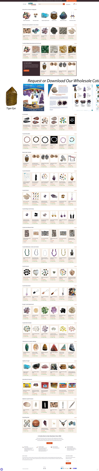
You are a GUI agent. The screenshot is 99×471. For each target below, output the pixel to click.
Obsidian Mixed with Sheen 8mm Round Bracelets (45, 145)
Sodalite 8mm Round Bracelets (53, 145)
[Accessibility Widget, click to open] (1, 469)
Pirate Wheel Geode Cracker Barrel (43, 71)
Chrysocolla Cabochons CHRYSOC (26, 353)
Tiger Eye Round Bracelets (35, 144)
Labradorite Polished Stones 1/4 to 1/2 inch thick (54, 334)
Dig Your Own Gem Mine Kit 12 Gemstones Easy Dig (63, 391)
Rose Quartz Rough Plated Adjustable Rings (44, 220)
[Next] (76, 16)
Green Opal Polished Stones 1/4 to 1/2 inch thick (63, 334)
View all (75, 9)
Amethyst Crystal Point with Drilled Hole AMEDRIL (44, 429)
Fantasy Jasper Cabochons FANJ (54, 353)
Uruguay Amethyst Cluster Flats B (53, 239)
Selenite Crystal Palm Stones (26, 410)
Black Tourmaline (52, 35)
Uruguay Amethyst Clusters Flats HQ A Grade (27, 239)
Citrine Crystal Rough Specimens (35, 315)
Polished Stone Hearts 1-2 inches (44, 278)
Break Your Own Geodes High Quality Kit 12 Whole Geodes (35, 391)
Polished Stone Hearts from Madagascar (63, 278)
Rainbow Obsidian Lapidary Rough (54, 372)
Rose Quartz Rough (44, 371)
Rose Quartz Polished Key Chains (44, 297)
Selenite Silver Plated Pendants (62, 410)
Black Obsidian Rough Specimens (62, 315)
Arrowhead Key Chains (53, 428)
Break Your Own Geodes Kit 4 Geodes (26, 391)
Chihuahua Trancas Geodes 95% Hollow (62, 71)
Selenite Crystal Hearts (35, 277)
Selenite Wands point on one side (71, 410)
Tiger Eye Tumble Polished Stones (72, 55)
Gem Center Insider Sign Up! (72, 0)
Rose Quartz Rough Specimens (44, 36)
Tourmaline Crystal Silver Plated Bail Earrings (71, 220)
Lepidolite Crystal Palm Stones (44, 334)
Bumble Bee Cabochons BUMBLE (44, 353)
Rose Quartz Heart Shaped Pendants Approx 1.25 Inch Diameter (72, 278)
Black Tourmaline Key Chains (35, 297)
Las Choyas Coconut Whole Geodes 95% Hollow (53, 71)
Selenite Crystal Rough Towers (35, 410)
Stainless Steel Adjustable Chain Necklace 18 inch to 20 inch (71, 258)
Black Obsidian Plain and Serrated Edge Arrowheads (26, 126)
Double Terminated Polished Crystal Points (35, 202)
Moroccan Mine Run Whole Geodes (63, 164)
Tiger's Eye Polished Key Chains (53, 297)
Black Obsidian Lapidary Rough (35, 372)
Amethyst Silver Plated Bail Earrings (63, 220)
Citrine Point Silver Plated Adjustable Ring (62, 202)
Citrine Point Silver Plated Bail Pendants (71, 182)
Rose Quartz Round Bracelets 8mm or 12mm (26, 145)
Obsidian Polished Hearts (26, 277)
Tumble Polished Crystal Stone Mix (26, 55)
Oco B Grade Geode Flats (62, 238)
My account (68, 4)
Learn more (26, 70)
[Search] (64, 4)
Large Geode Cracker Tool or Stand (71, 164)
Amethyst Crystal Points (53, 201)
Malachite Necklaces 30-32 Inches (26, 258)
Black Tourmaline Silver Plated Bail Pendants (35, 182)
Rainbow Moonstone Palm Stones (35, 334)
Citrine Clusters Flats (35, 238)
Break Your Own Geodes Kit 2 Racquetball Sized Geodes (44, 391)
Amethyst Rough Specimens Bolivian (53, 315)
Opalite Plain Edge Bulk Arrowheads (71, 126)
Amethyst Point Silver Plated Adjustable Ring (44, 202)
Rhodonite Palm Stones (71, 333)
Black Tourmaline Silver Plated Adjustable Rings (35, 220)
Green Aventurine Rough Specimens (44, 315)
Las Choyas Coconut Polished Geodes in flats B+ (71, 239)
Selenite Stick (43, 409)
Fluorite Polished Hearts (53, 277)
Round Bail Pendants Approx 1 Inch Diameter (62, 182)
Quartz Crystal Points (71, 35)
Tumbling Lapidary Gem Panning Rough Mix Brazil (71, 372)
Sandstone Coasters (35, 428)
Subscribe (68, 463)
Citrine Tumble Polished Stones (62, 55)
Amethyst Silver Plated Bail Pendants (54, 182)
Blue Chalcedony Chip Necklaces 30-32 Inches (35, 258)
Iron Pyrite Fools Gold (62, 35)
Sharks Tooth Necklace (62, 428)
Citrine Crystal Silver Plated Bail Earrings (54, 220)
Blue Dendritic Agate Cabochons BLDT (71, 353)
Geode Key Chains (61, 296)
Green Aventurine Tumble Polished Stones (44, 55)
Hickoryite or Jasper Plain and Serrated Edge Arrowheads (53, 126)
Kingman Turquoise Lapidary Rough (26, 372)
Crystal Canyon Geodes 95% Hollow (71, 71)
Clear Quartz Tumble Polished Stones (53, 55)
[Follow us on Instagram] (45, 468)
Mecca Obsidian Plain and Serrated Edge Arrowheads (35, 126)
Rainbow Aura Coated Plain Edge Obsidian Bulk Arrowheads (63, 126)
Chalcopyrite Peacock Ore (35, 35)
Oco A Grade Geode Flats (44, 238)
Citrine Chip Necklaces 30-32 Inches (62, 258)
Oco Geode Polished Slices (27, 428)
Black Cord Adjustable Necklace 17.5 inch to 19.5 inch (44, 258)
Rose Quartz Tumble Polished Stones (35, 55)
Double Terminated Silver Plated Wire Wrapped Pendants (26, 183)
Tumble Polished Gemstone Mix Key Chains (72, 297)
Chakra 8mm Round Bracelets (71, 145)
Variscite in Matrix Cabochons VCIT (61, 353)
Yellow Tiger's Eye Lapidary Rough (63, 372)
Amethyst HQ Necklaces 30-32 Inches (53, 258)
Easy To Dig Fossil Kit (71, 390)
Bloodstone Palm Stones (26, 333)
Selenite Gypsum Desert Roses (26, 36)
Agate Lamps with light (71, 428)
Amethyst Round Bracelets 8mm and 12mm (63, 145)
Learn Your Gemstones (53, 390)
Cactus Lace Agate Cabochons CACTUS (35, 353)
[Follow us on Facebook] (43, 468)
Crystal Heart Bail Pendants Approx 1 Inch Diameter (45, 182)
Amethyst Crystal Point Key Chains (72, 202)
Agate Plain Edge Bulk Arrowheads (44, 126)
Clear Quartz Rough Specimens (71, 315)
